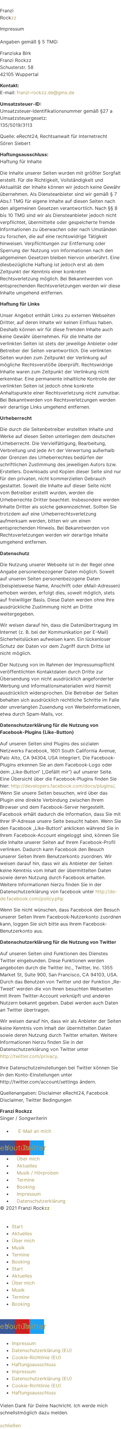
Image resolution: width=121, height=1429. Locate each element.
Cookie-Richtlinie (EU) (36, 1357)
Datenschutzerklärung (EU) (42, 1350)
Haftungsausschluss (34, 1364)
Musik (18, 1248)
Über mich (23, 1240)
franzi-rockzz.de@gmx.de (45, 92)
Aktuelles (22, 1233)
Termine (20, 1255)
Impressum (24, 1343)
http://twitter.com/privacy (28, 1056)
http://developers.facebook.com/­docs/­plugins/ (62, 786)
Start (17, 1226)
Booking (21, 1262)
